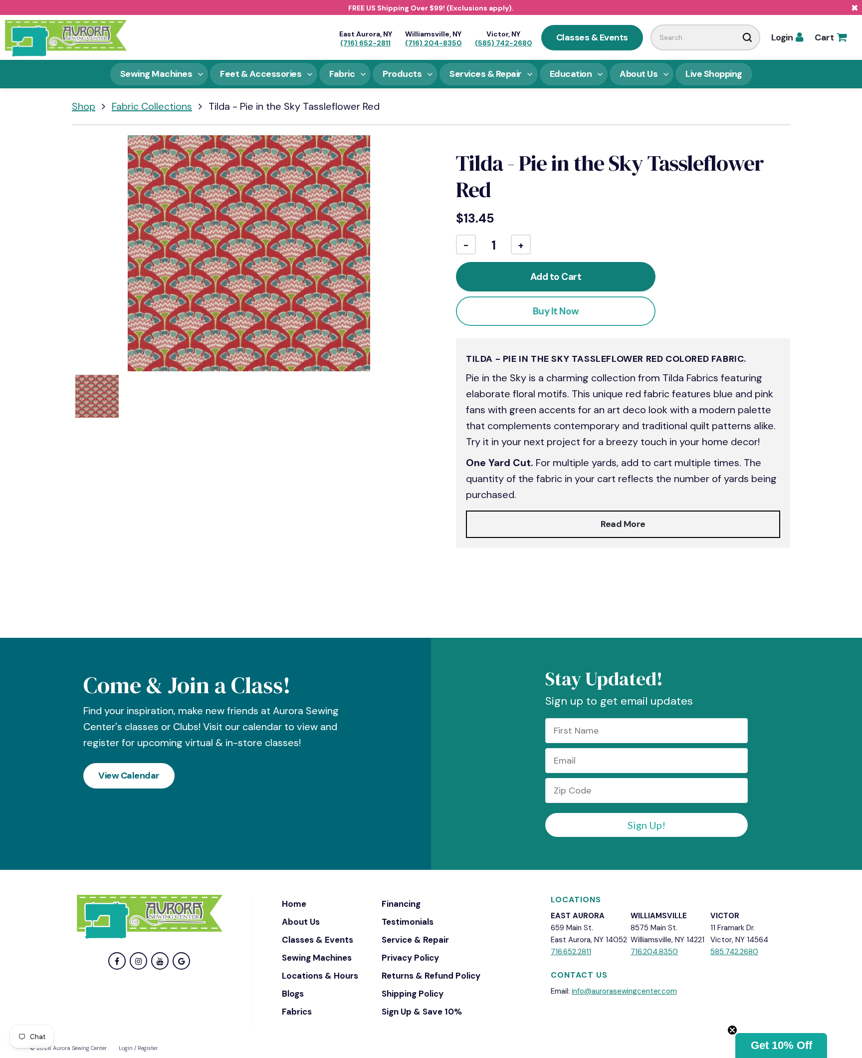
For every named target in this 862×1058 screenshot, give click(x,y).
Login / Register (138, 1048)
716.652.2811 (571, 952)
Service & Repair (415, 939)
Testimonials (407, 921)
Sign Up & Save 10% (422, 1011)
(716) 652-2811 (365, 42)
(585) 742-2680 (503, 42)
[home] (66, 37)
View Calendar (129, 776)
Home (294, 903)
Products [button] (402, 74)
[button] (781, 1045)
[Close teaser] (732, 1030)
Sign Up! (646, 825)
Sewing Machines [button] (156, 74)
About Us (301, 921)
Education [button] (571, 74)
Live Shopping (713, 74)
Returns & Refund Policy (431, 975)
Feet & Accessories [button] (260, 74)
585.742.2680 (734, 952)
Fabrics (297, 1011)
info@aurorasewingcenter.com (624, 991)
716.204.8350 (654, 952)
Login (787, 37)
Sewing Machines (317, 957)
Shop (83, 106)
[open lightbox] (249, 253)
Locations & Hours (320, 975)
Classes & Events (592, 37)
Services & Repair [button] (485, 74)
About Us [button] (638, 74)
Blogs (293, 993)
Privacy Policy (410, 957)
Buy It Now (556, 311)
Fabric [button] (342, 74)
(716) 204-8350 (433, 42)
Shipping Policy (412, 993)
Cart (830, 37)
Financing (401, 903)
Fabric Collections (152, 106)
